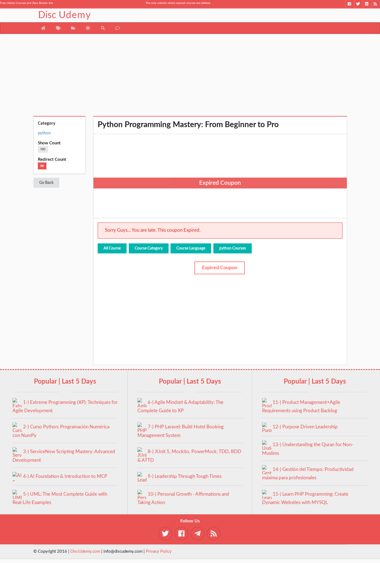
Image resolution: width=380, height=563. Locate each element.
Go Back (46, 183)
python (44, 133)
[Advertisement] (190, 77)
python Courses (232, 248)
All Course (112, 248)
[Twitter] (358, 4)
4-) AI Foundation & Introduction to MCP (65, 476)
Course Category (149, 248)
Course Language (190, 248)
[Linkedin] (367, 4)
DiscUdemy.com (85, 551)
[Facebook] (350, 4)
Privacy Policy (159, 551)
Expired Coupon (219, 267)
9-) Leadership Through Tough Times (184, 476)
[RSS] (375, 4)
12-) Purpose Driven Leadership (305, 426)
